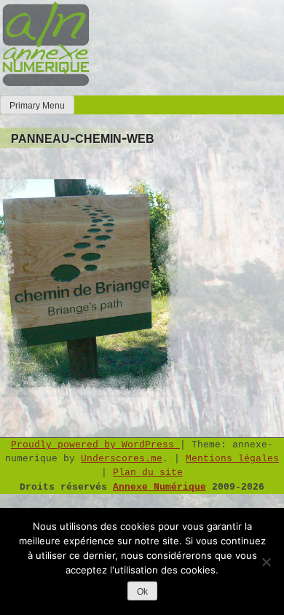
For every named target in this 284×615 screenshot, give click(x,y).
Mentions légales (232, 458)
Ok (142, 592)
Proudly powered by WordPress (95, 444)
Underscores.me (121, 458)
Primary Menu (37, 106)
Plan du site (148, 472)
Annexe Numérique (159, 487)
